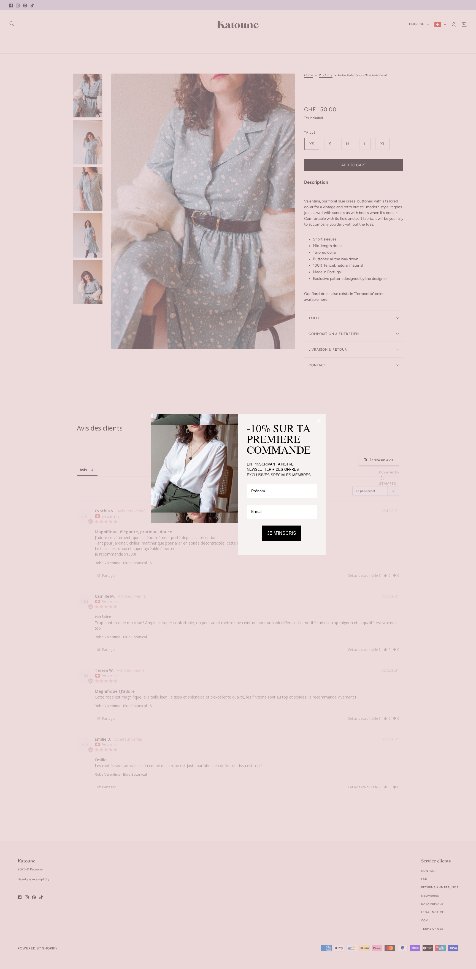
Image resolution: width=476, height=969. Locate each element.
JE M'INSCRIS (281, 533)
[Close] (319, 420)
